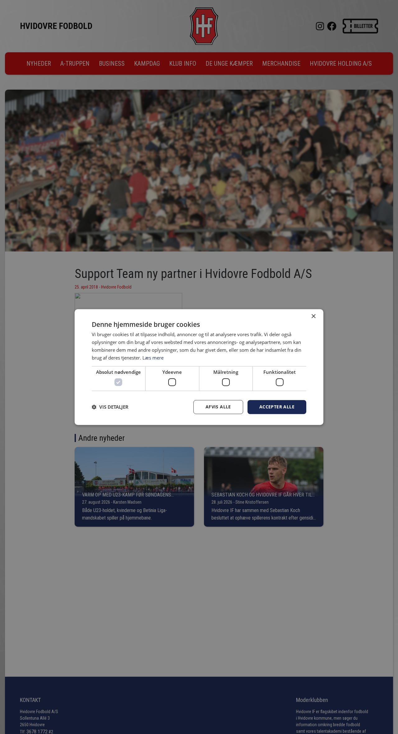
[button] (110, 406)
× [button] (313, 316)
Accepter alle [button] (276, 407)
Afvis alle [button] (218, 407)
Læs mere (153, 358)
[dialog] (199, 367)
